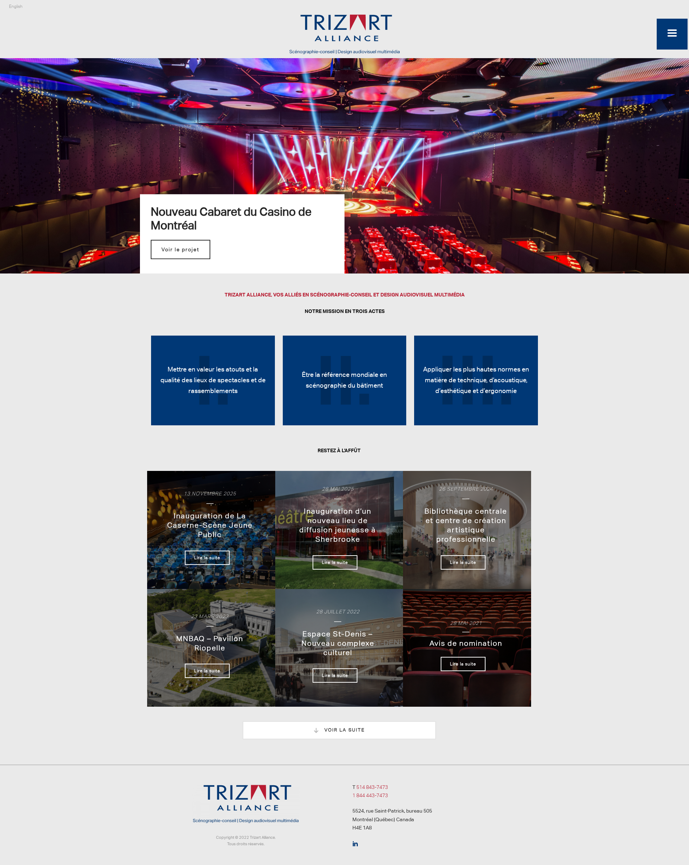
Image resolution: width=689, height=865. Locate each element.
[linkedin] (355, 844)
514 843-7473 (372, 787)
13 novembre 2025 (210, 493)
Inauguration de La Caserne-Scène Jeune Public (210, 525)
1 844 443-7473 (370, 795)
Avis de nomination (466, 643)
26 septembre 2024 (466, 489)
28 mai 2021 (466, 623)
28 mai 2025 (338, 489)
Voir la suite (344, 730)
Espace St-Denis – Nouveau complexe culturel (337, 643)
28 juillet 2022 (338, 611)
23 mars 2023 (210, 616)
